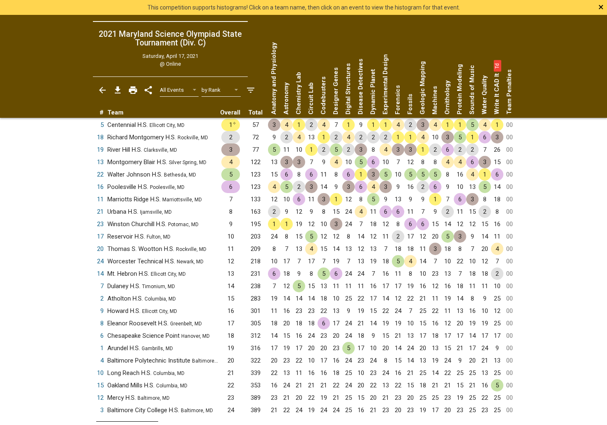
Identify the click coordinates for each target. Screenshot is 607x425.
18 (100, 137)
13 (100, 162)
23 (100, 224)
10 (100, 373)
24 (100, 261)
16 (100, 187)
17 (100, 236)
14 (100, 273)
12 (100, 397)
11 (100, 199)
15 (100, 385)
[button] (496, 66)
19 (100, 149)
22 (100, 174)
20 (100, 249)
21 (100, 211)
